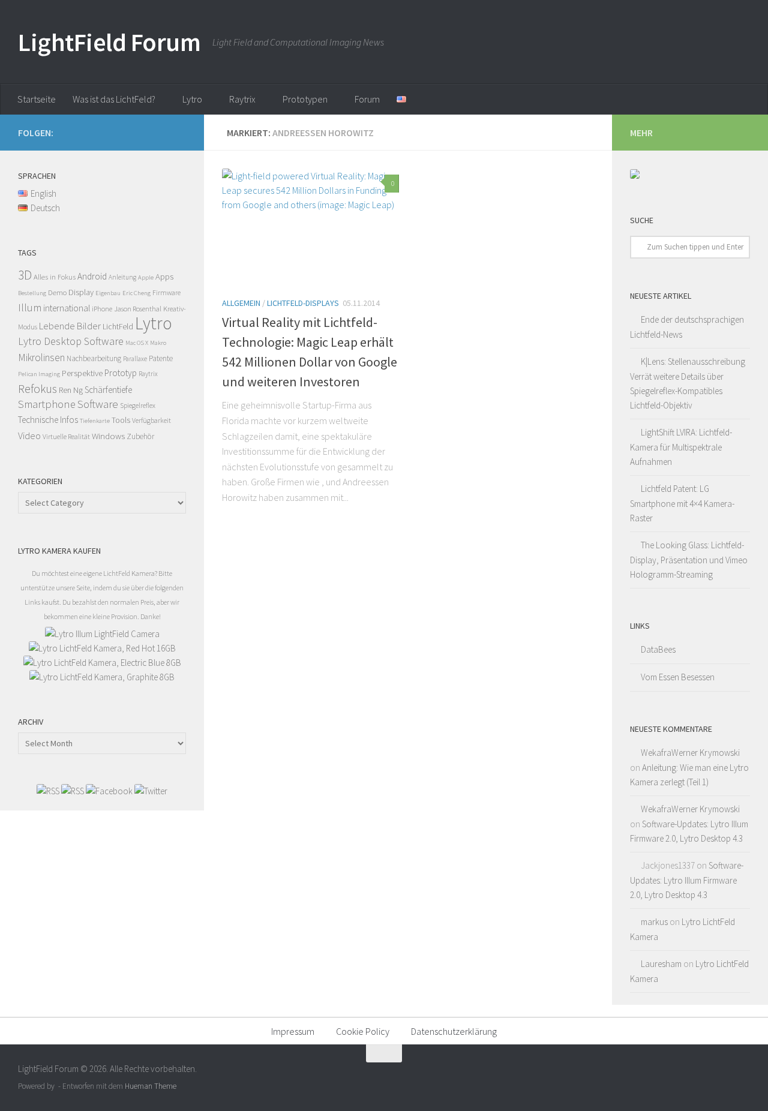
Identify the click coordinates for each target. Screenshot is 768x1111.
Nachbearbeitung (94, 358)
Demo (57, 292)
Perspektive (82, 373)
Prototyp (120, 373)
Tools (121, 420)
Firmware (166, 292)
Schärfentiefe (108, 389)
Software (97, 404)
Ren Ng (71, 390)
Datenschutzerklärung (454, 1031)
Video (29, 436)
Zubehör (140, 436)
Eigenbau (108, 293)
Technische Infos (48, 419)
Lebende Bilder (70, 325)
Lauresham (661, 963)
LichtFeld (118, 327)
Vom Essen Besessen (678, 677)
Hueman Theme (150, 1086)
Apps (164, 276)
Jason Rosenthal (137, 308)
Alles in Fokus (55, 277)
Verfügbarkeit (151, 420)
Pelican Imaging (39, 374)
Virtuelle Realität (66, 436)
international (66, 308)
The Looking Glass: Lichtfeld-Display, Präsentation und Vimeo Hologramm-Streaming (689, 559)
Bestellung (32, 293)
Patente (161, 358)
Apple (146, 277)
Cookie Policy (362, 1031)
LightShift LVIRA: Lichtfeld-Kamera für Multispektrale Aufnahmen (681, 447)
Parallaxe (135, 359)
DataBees (658, 649)
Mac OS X (136, 343)
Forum (367, 99)
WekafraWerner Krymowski (690, 752)
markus (654, 921)
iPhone (102, 308)
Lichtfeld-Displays (303, 303)
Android (92, 276)
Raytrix (242, 99)
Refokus (37, 389)
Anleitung (122, 277)
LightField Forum (109, 42)
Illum (29, 307)
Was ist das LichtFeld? (114, 99)
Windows (108, 436)
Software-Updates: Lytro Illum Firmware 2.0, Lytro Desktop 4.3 (686, 880)
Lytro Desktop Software (71, 341)
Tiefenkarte (95, 421)
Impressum (292, 1031)
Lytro (192, 99)
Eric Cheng (136, 293)
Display (81, 292)
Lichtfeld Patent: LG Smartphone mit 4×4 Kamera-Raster (682, 503)
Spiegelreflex (137, 405)
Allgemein (241, 303)
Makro (158, 343)
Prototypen (305, 99)
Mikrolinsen (41, 357)
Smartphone (47, 404)
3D (25, 275)
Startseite (36, 99)
